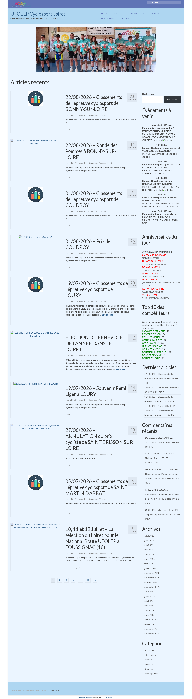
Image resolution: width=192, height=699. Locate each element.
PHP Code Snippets (85, 697)
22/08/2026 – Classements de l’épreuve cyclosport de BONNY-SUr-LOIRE (161, 378)
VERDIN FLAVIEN (150, 295)
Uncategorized (104, 355)
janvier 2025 (150, 624)
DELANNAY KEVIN (151, 267)
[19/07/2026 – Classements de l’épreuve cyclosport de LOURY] (35, 284)
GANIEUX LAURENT (152, 340)
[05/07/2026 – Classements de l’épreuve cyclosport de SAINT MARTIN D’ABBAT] (35, 482)
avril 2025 (149, 610)
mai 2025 (148, 605)
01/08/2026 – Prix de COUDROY (160, 406)
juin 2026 (148, 545)
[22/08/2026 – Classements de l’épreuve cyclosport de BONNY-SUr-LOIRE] (35, 98)
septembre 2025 (152, 587)
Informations (150, 655)
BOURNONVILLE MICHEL (154, 352)
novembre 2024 (151, 633)
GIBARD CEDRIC (150, 273)
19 (88, 580)
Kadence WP (55, 690)
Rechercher (148, 94)
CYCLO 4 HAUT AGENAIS (152, 292)
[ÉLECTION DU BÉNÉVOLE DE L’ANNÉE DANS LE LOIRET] (36, 334)
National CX (150, 659)
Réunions (148, 669)
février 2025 (150, 619)
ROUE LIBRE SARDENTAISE (153, 276)
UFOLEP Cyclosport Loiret (37, 14)
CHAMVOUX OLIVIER (152, 261)
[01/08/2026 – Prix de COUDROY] (35, 237)
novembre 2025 (151, 577)
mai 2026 (148, 550)
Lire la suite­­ (107, 315)
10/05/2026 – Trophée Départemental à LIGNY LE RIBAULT (162, 514)
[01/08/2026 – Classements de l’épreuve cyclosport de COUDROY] (35, 194)
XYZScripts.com (108, 697)
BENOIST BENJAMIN (152, 355)
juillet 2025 (149, 596)
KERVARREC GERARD (153, 289)
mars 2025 (149, 615)
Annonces (102, 163)
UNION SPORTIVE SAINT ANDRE (155, 298)
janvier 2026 (150, 568)
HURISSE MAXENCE (152, 346)
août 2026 (149, 536)
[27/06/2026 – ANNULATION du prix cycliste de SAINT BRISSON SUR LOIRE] (36, 427)
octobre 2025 (150, 582)
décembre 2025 (151, 573)
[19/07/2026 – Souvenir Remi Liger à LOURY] (36, 383)
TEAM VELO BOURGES (152, 270)
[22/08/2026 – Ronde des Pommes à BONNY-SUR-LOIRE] (36, 142)
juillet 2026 (149, 540)
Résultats (102, 115)
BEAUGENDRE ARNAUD (154, 255)
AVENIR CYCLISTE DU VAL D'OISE (156, 264)
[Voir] (167, 140)
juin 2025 (148, 601)
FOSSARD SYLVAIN (151, 334)
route (69, 130)
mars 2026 (149, 559)
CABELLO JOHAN (150, 343)
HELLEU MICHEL (150, 279)
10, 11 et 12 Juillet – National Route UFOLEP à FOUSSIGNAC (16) (160, 458)
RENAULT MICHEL (151, 337)
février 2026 (150, 564)
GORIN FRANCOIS (151, 349)
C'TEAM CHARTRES (150, 258)
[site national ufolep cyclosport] (21, 4)
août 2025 (149, 591)
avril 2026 (149, 554)
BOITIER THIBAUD (151, 358)
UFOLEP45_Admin (77, 115)
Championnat (71, 568)
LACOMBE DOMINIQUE (153, 331)
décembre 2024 (151, 629)
